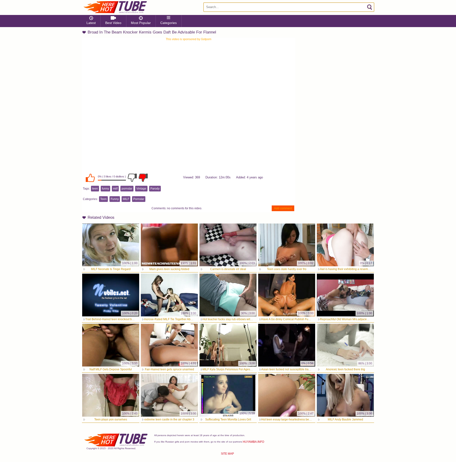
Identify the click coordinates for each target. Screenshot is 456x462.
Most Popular (141, 23)
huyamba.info (253, 441)
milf (115, 188)
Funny (115, 199)
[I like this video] (90, 177)
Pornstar (138, 199)
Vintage (141, 188)
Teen (103, 199)
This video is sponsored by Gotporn (188, 39)
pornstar (127, 188)
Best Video (113, 23)
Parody (155, 188)
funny (105, 188)
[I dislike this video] (132, 177)
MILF (126, 199)
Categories (168, 23)
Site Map (227, 453)
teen (95, 188)
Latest (91, 23)
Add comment (283, 208)
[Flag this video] (143, 177)
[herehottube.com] (115, 7)
